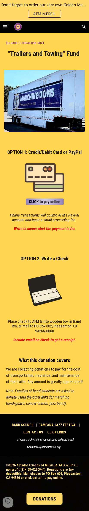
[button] (5, 27)
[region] (44, 10)
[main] (44, 48)
